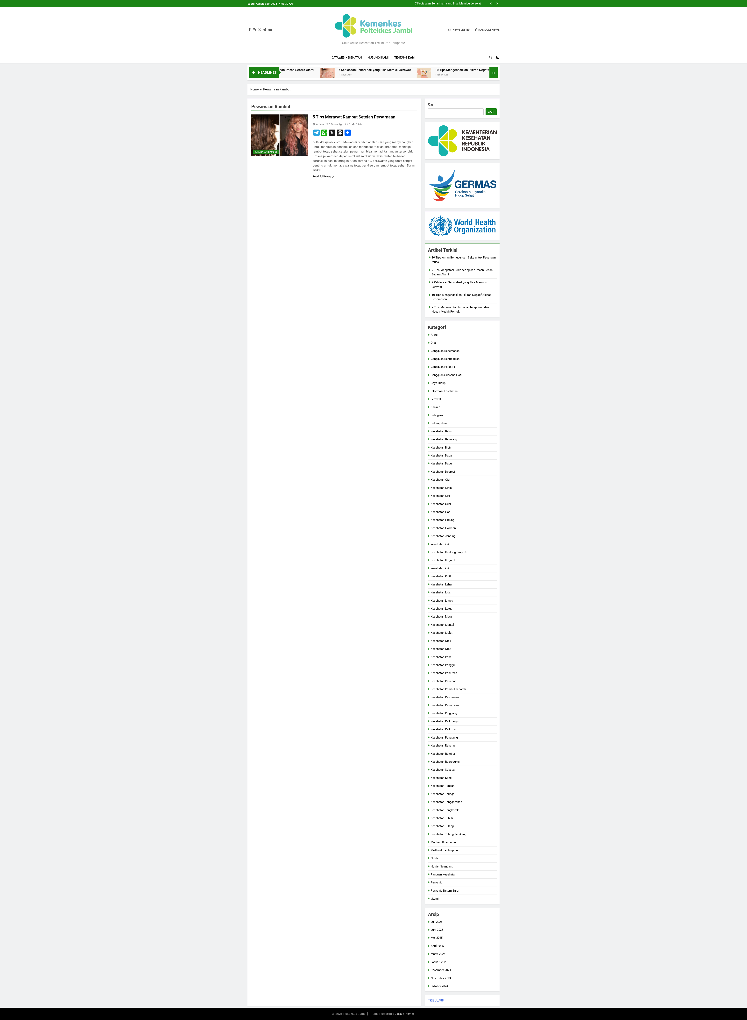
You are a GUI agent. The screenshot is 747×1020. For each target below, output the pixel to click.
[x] (259, 30)
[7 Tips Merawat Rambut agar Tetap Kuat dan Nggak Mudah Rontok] (465, 75)
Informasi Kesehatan (444, 391)
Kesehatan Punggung (444, 737)
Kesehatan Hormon (443, 528)
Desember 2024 (441, 970)
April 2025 (437, 946)
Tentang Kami (404, 57)
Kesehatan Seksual (443, 769)
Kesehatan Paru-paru (444, 681)
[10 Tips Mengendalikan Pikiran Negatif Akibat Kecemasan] (359, 75)
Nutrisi (435, 858)
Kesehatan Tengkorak (445, 810)
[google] (264, 30)
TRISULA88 (436, 1000)
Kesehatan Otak (441, 641)
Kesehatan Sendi (441, 778)
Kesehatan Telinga (442, 794)
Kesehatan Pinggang (444, 713)
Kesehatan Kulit (441, 576)
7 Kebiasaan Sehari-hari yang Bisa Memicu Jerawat (310, 70)
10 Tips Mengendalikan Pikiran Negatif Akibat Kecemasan (443, 3)
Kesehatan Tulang (442, 826)
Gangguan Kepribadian (445, 359)
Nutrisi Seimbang (442, 866)
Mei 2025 (437, 937)
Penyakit (436, 882)
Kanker (435, 407)
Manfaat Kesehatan (443, 842)
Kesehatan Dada (441, 455)
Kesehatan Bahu (441, 431)
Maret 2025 (438, 954)
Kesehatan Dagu (441, 463)
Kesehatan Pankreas (444, 673)
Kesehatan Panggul (443, 665)
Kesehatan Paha (441, 657)
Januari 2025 (439, 962)
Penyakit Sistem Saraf (445, 890)
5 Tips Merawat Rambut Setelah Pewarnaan (354, 117)
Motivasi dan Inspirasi (445, 850)
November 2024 (441, 978)
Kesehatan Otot (441, 649)
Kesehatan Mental (442, 625)
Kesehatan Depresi (443, 471)
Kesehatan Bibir (441, 447)
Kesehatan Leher (441, 584)
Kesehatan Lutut (441, 608)
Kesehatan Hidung (442, 520)
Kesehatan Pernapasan (445, 705)
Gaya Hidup (438, 383)
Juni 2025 (437, 929)
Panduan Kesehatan (443, 874)
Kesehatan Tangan (442, 786)
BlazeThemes (406, 1013)
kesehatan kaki (440, 544)
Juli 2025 (436, 922)
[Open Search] (490, 57)
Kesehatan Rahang (443, 745)
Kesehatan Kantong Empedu (449, 552)
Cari (431, 104)
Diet (433, 342)
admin (320, 124)
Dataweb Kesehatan (346, 57)
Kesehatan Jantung (443, 536)
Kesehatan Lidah (441, 592)
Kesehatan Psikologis (445, 721)
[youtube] (270, 30)
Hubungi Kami (378, 57)
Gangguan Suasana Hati (446, 375)
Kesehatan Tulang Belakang (448, 834)
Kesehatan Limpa (442, 600)
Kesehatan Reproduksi (445, 761)
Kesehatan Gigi (440, 479)
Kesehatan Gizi (440, 496)
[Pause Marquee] (493, 72)
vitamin (435, 898)
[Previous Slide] (491, 3)
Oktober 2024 (439, 986)
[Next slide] (497, 3)
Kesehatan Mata (441, 616)
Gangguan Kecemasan (445, 351)
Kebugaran (437, 415)
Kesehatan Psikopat (444, 729)
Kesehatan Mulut (441, 632)
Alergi (434, 334)
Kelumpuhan (439, 423)
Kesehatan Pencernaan (445, 697)
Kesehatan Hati (441, 512)
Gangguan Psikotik (443, 367)
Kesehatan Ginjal (441, 488)
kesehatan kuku (441, 568)
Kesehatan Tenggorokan (446, 802)
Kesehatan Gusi (441, 504)
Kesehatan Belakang (444, 439)
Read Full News (322, 176)
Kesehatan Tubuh (442, 818)
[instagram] (254, 30)
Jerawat (436, 399)
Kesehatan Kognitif (443, 560)
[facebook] (249, 30)
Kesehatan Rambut (266, 152)
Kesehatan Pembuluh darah (448, 689)
